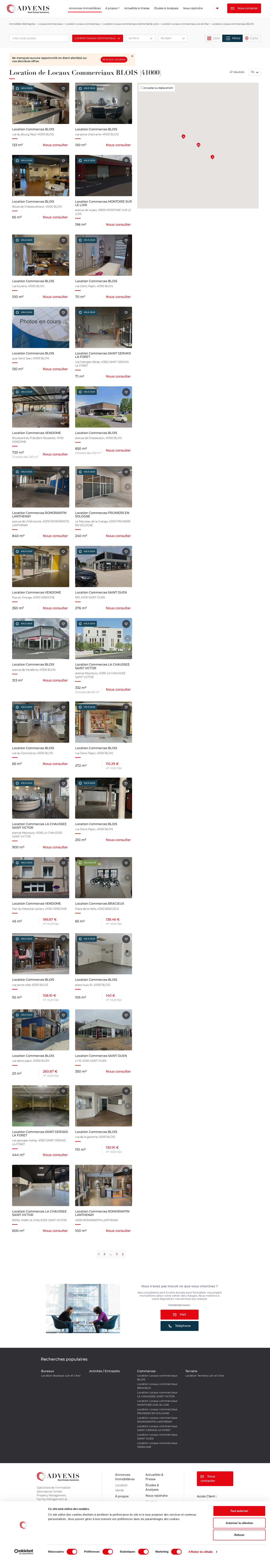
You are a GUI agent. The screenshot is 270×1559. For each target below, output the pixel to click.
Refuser (239, 1534)
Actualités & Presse (121, 13)
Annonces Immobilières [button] (61, 13)
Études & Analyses (152, 13)
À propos (98, 13)
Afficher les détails (200, 1551)
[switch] (107, 1552)
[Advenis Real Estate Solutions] (28, 13)
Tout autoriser (239, 1510)
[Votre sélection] (214, 8)
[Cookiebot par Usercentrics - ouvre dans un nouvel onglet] (24, 1552)
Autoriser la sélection (239, 1523)
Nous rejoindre (184, 13)
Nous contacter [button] (228, 18)
